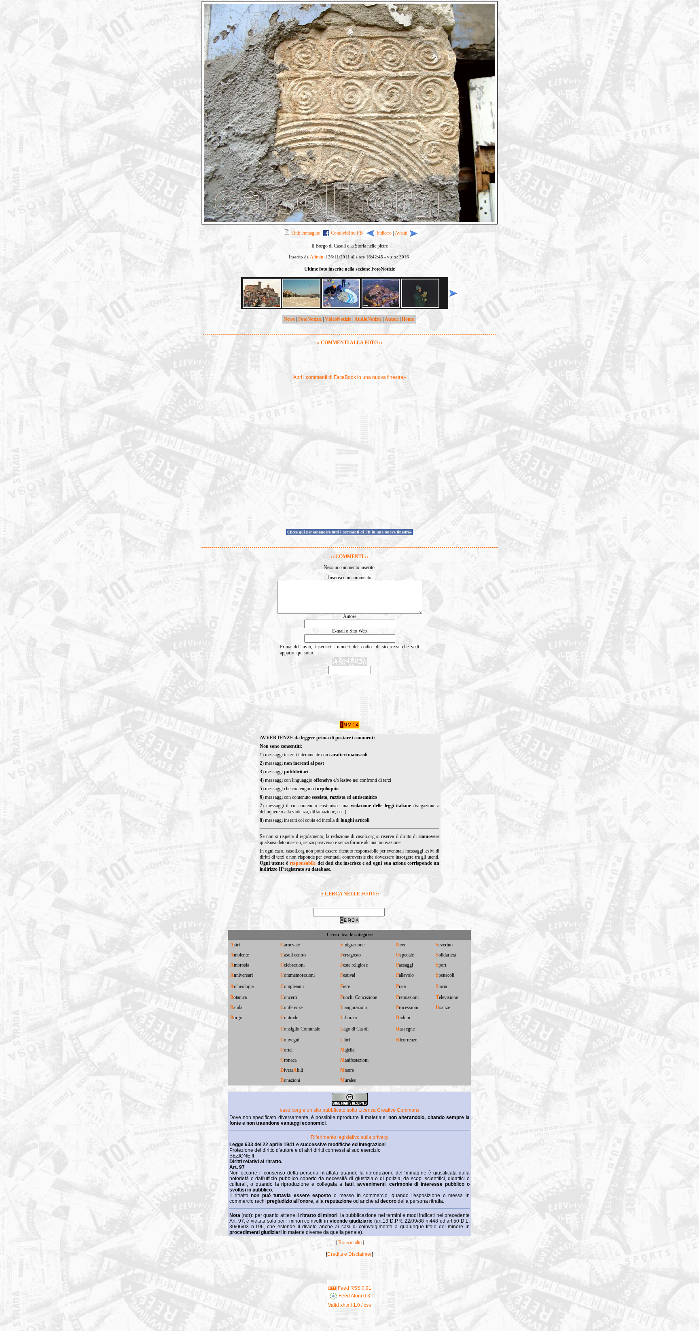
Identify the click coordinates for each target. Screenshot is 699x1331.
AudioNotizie (367, 319)
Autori (391, 319)
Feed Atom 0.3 (353, 1296)
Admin (316, 257)
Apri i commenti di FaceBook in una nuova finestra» (349, 377)
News (289, 319)
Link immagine (305, 233)
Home (408, 319)
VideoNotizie (338, 319)
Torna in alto (350, 1242)
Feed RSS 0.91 (354, 1288)
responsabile (303, 863)
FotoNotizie (310, 319)
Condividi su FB (347, 233)
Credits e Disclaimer (349, 1254)
